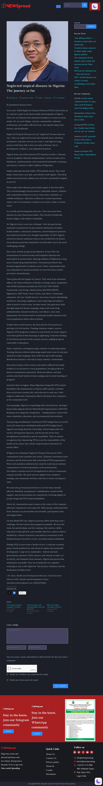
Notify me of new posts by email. (24, 680)
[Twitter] (79, 752)
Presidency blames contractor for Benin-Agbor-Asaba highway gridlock (85, 51)
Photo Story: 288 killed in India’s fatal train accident (85, 116)
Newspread (13, 98)
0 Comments (60, 98)
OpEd (40, 98)
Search (77, 23)
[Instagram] (83, 752)
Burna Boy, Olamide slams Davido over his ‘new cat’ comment (84, 128)
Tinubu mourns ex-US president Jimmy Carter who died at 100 (36, 607)
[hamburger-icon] (58, 6)
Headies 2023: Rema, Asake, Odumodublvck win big (85, 154)
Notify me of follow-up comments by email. (29, 674)
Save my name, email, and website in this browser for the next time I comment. (37, 659)
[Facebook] (74, 752)
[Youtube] (87, 752)
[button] (95, 6)
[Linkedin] (91, 752)
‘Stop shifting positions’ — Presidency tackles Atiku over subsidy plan (85, 41)
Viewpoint (47, 98)
